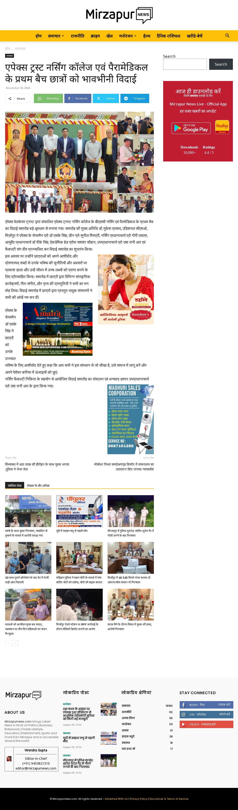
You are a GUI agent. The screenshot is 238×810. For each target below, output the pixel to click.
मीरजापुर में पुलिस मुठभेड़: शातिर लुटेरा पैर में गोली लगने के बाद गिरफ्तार (78, 763)
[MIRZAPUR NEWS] (31, 695)
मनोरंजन (126, 36)
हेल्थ (146, 36)
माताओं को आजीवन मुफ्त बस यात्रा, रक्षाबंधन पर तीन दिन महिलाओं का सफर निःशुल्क (26, 629)
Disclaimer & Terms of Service (168, 799)
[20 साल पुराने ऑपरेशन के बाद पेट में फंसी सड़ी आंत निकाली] (28, 558)
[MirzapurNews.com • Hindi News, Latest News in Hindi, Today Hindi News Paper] (119, 15)
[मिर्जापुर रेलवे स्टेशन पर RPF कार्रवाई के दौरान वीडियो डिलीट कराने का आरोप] (79, 605)
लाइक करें (224, 704)
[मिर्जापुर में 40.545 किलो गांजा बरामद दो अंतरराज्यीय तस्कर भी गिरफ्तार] (131, 558)
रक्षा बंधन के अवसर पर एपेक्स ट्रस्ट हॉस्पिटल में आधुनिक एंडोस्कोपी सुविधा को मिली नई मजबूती (78, 714)
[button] (227, 36)
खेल (109, 36)
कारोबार (67, 704)
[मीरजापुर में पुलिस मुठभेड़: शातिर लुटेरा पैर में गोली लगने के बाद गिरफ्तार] (131, 511)
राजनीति (77, 36)
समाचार (54, 36)
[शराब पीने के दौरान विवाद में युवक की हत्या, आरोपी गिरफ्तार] (131, 605)
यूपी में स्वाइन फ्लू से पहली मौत (71, 531)
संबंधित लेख (14, 485)
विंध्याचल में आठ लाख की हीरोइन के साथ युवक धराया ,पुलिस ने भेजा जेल (37, 466)
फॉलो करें (224, 714)
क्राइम (95, 36)
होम (39, 36)
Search (169, 56)
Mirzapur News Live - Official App (198, 104)
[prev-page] (8, 643)
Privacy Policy (138, 799)
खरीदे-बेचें (194, 36)
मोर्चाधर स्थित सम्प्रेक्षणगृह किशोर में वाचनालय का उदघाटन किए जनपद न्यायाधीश (124, 466)
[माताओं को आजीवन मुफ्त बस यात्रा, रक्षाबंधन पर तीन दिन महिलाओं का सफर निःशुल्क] (28, 605)
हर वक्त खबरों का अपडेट (198, 111)
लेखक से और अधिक (38, 485)
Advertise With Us (116, 799)
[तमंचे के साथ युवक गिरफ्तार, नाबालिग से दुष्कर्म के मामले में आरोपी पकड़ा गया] (28, 511)
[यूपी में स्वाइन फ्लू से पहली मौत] (79, 511)
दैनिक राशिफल (168, 36)
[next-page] (15, 643)
